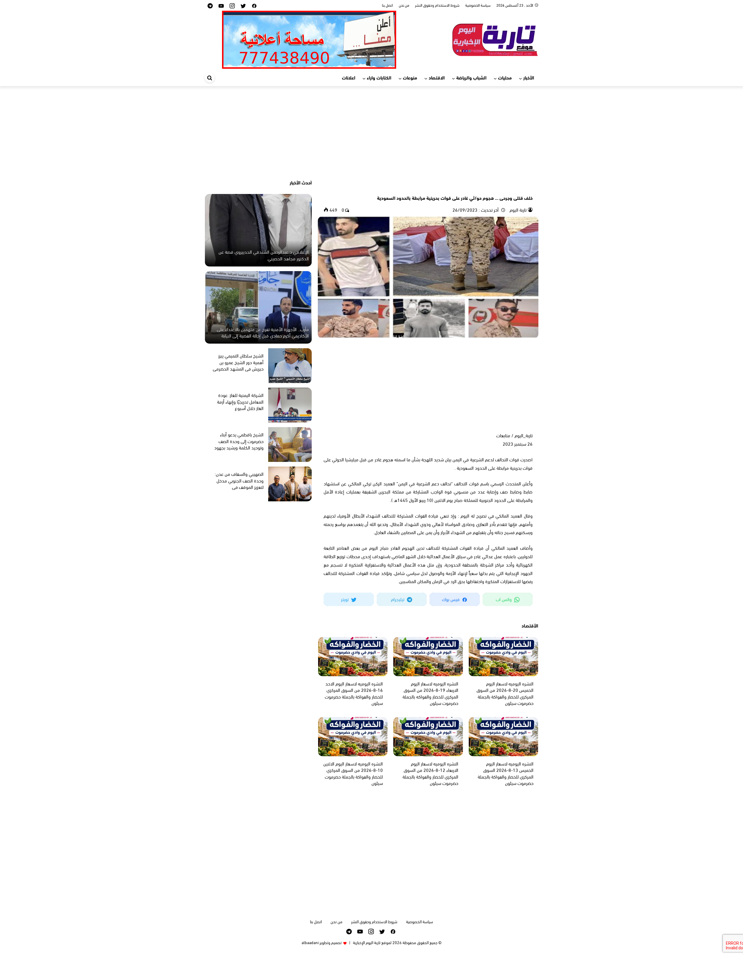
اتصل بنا (387, 4)
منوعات (410, 77)
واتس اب (504, 599)
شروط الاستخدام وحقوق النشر (437, 4)
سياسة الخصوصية (477, 4)
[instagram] (232, 5)
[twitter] (243, 5)
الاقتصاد (437, 77)
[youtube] (221, 5)
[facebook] (254, 5)
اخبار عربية (524, 188)
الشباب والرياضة (471, 77)
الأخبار (528, 77)
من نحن (404, 4)
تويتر (345, 599)
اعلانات (348, 77)
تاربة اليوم (517, 209)
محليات (505, 77)
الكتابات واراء (379, 77)
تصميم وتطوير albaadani (322, 942)
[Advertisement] (371, 132)
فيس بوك (451, 599)
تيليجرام (398, 599)
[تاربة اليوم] (494, 39)
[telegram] (210, 5)
